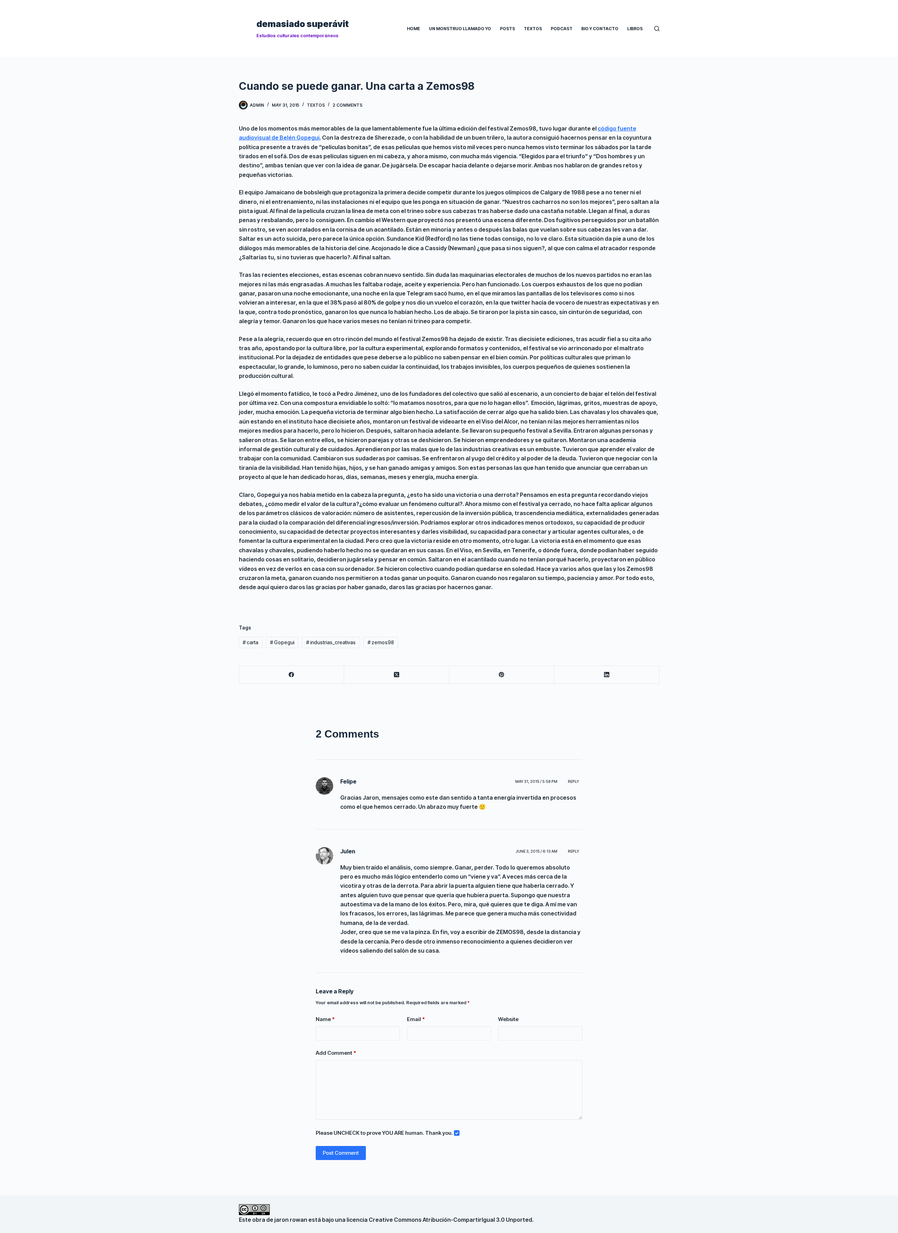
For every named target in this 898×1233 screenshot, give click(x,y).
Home (413, 28)
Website (508, 1019)
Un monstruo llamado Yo (460, 28)
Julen (347, 851)
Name (325, 1019)
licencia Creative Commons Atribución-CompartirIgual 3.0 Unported (439, 1219)
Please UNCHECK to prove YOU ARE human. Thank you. (385, 1132)
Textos (533, 28)
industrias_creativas (331, 642)
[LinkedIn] (606, 675)
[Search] (656, 28)
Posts (507, 28)
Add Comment (336, 1052)
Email (416, 1019)
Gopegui (282, 642)
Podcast (561, 28)
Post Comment (341, 1152)
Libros (635, 28)
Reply (573, 781)
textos (316, 105)
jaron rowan (290, 1219)
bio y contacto (599, 28)
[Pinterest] (502, 675)
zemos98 (381, 642)
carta (250, 642)
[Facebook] (291, 675)
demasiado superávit (302, 24)
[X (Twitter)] (396, 675)
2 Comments (347, 105)
